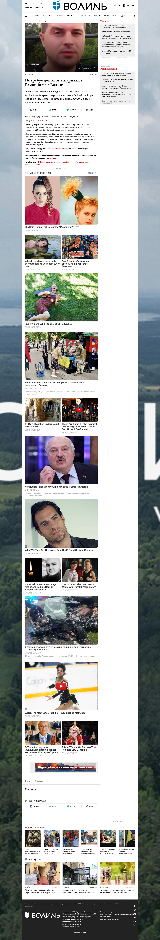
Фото (114, 16)
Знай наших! (84, 16)
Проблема (70, 16)
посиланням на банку (59, 149)
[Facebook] (115, 6)
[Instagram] (124, 6)
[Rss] (134, 925)
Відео (122, 16)
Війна (49, 16)
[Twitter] (119, 6)
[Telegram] (128, 6)
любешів (39, 781)
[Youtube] (132, 6)
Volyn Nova (51, 158)
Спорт (107, 16)
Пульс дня (39, 16)
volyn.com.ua (89, 904)
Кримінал (97, 16)
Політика (59, 16)
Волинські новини (31, 21)
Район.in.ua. (42, 121)
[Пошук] (134, 16)
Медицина (44, 21)
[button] (43, 4)
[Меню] (26, 16)
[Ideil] (80, 932)
